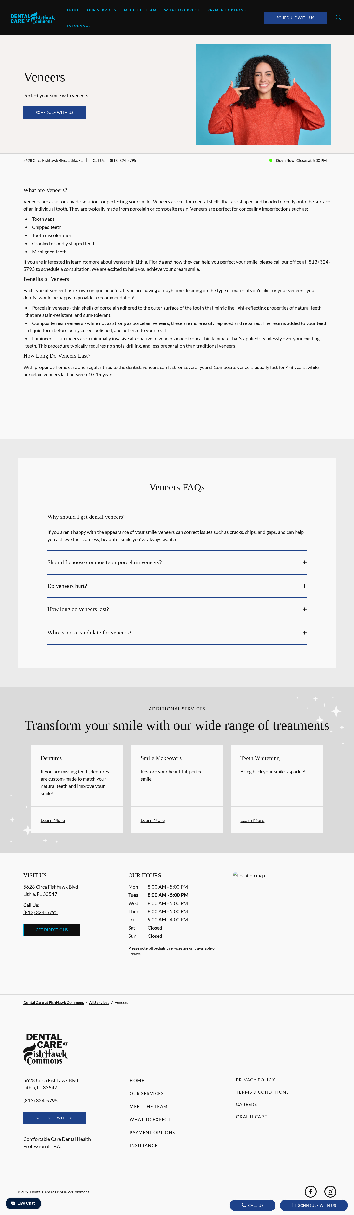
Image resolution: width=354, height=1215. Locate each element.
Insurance (79, 26)
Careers (246, 1104)
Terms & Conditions (262, 1092)
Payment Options (226, 10)
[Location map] (282, 923)
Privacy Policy (255, 1079)
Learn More (53, 820)
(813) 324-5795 (123, 160)
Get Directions (52, 929)
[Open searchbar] (338, 17)
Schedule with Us (295, 17)
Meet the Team (140, 10)
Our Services (101, 10)
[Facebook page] (311, 1192)
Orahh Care (251, 1116)
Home (73, 10)
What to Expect (182, 10)
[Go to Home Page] (33, 18)
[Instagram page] (330, 1192)
